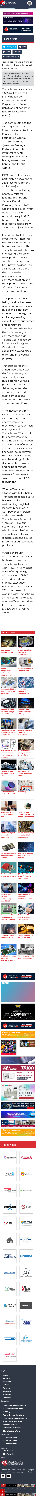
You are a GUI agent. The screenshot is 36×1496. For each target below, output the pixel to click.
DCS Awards (8, 1451)
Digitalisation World (11, 1431)
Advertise (7, 1391)
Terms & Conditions (17, 1489)
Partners (6, 1388)
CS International (10, 1437)
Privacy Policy (28, 1489)
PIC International (10, 1440)
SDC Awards (8, 1454)
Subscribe (7, 1394)
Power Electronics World (13, 1415)
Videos (6, 1385)
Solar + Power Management (15, 1418)
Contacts (7, 1398)
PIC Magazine (9, 1412)
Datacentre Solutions (12, 1428)
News (5, 1375)
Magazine (7, 1382)
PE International (10, 1444)
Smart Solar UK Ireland (12, 1421)
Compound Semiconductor (14, 1405)
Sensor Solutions (10, 1425)
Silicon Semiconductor (13, 1409)
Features (6, 1378)
